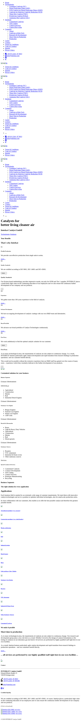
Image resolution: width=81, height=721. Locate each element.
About (11, 31)
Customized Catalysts (16, 22)
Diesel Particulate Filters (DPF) (19, 8)
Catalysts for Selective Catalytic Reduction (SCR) (25, 12)
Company (8, 29)
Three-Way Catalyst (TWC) (18, 14)
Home (7, 2)
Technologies (9, 4)
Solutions (8, 20)
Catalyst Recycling (15, 27)
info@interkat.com (13, 56)
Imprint (7, 48)
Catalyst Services (15, 25)
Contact (7, 42)
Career (7, 41)
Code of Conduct (11, 46)
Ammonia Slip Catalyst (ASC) (19, 18)
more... (3, 259)
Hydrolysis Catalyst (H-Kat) (18, 16)
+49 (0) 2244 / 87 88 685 (11, 681)
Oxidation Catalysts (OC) (17, 6)
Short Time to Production (17, 37)
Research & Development (17, 35)
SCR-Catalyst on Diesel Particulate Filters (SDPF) (26, 10)
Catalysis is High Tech (16, 33)
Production (13, 39)
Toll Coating (13, 23)
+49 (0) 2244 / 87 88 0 (14, 54)
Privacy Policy (10, 50)
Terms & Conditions (12, 44)
